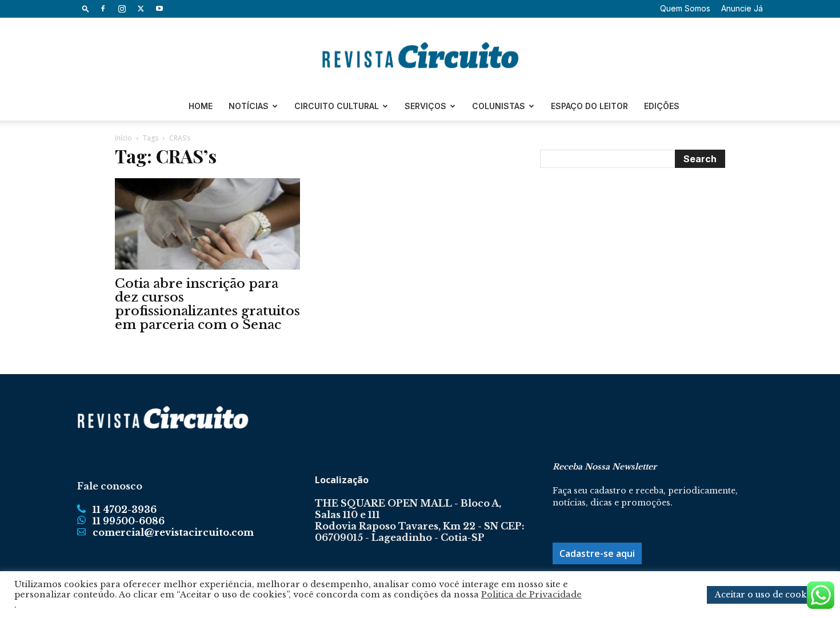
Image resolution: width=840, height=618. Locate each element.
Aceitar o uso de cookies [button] (766, 594)
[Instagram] (121, 8)
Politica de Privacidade (531, 594)
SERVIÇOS (425, 106)
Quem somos (685, 8)
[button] (85, 8)
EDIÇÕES (661, 106)
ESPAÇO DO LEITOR (589, 106)
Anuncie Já (742, 8)
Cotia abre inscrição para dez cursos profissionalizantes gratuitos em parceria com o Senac (207, 304)
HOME (201, 106)
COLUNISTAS (498, 106)
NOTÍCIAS (249, 106)
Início (123, 138)
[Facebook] (102, 8)
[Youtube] (159, 8)
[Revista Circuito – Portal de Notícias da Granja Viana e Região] (420, 55)
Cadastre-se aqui (597, 553)
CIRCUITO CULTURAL (336, 106)
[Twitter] (140, 8)
